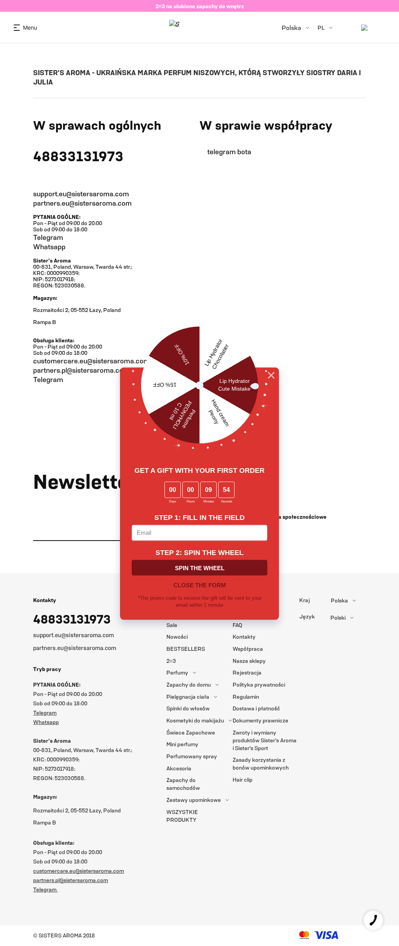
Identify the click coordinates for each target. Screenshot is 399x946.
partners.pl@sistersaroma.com (81, 370)
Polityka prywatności (259, 684)
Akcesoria (178, 768)
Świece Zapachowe (190, 732)
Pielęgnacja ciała (187, 696)
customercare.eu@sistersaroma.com (91, 360)
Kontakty (244, 636)
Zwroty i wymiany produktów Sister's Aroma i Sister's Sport (265, 740)
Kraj (304, 600)
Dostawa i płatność (256, 708)
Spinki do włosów (188, 708)
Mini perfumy (182, 744)
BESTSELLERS (185, 648)
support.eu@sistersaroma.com (73, 634)
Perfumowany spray (191, 756)
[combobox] (359, 600)
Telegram (48, 237)
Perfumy (177, 672)
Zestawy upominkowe (193, 799)
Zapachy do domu (188, 684)
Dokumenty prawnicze (260, 720)
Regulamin (246, 696)
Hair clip (242, 779)
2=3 (171, 660)
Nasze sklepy (249, 660)
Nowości (177, 636)
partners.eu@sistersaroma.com (74, 647)
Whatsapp (49, 246)
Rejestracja (247, 672)
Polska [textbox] (339, 600)
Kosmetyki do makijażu (195, 720)
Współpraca (248, 648)
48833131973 (72, 618)
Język (307, 616)
